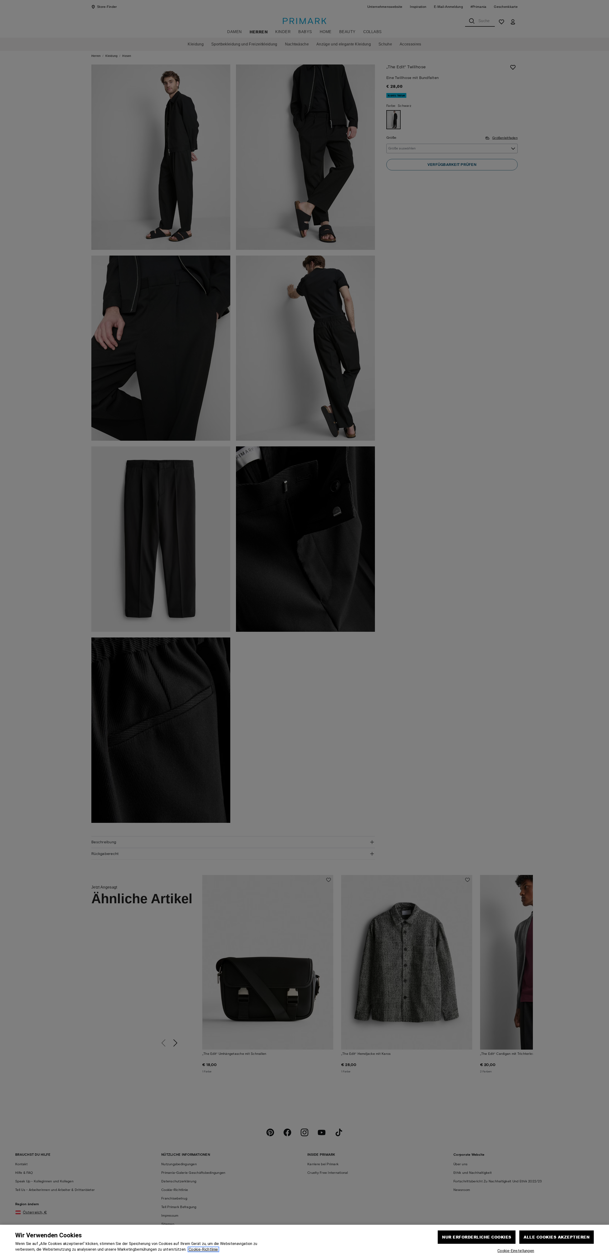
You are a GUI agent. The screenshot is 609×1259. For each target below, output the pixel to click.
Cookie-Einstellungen (515, 1251)
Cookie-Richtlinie (203, 1249)
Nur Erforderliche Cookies (476, 1237)
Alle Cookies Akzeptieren (556, 1237)
